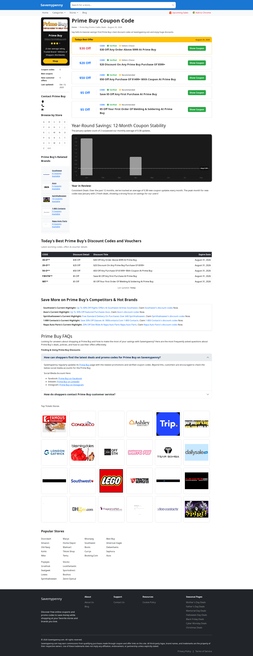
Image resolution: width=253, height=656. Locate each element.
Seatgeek (45, 570)
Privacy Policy (185, 651)
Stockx (66, 561)
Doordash (46, 538)
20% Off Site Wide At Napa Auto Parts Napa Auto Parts (110, 324)
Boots (87, 547)
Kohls (44, 551)
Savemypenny (52, 5)
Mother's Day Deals (196, 602)
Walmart (67, 547)
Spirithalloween (49, 578)
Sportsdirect (69, 570)
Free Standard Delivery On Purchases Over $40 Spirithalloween (113, 316)
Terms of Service (203, 651)
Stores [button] (73, 12)
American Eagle (114, 543)
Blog (84, 12)
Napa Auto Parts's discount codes (160, 324)
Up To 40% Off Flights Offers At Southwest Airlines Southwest (107, 307)
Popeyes (45, 561)
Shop (55, 61)
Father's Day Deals (195, 606)
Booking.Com (91, 555)
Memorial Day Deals (196, 610)
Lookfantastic (69, 566)
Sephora (110, 551)
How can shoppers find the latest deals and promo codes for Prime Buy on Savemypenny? (102, 357)
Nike (43, 555)
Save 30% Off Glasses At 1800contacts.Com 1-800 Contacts (109, 320)
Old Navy (45, 547)
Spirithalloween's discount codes (168, 316)
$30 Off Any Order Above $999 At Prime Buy (128, 49)
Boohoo (67, 574)
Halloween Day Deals (196, 614)
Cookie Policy (149, 602)
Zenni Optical (69, 578)
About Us (89, 602)
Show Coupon (197, 48)
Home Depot (69, 543)
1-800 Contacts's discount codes (162, 320)
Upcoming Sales (180, 12)
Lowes (44, 574)
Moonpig (89, 538)
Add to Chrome (203, 12)
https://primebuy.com (55, 39)
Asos (108, 555)
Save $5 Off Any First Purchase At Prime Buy (128, 94)
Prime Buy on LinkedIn (68, 381)
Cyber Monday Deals (196, 623)
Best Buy (110, 538)
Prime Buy (84, 364)
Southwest (90, 543)
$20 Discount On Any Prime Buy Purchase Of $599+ (132, 64)
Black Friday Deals (195, 619)
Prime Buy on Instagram (71, 384)
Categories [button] (58, 12)
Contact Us (119, 602)
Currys (88, 551)
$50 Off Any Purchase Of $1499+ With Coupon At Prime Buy (138, 79)
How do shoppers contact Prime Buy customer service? (79, 394)
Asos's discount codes (128, 312)
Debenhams (112, 547)
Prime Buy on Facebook (70, 378)
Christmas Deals (194, 627)
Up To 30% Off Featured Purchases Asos (90, 312)
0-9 (49, 148)
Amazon (45, 543)
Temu (65, 555)
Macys (66, 538)
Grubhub (45, 566)
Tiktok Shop (69, 551)
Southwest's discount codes (159, 307)
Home (45, 12)
